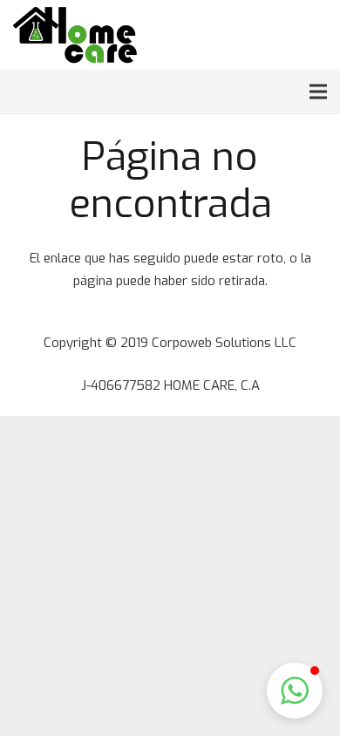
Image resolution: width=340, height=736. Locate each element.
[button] (295, 691)
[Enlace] (75, 35)
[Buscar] (286, 35)
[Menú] (318, 91)
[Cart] (320, 35)
